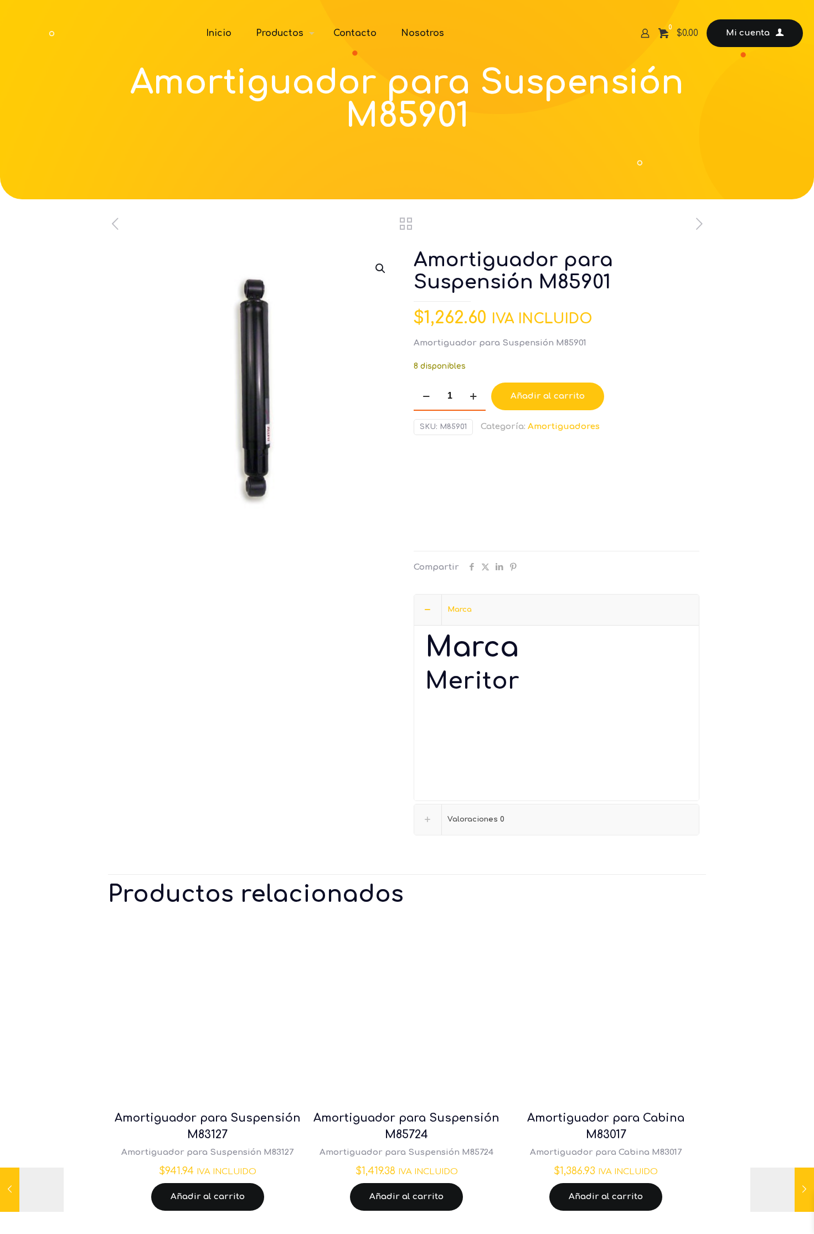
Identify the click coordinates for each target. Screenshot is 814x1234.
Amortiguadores (564, 426)
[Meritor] (455, 496)
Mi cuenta (748, 33)
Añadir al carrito (548, 396)
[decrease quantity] (426, 396)
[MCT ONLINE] (94, 33)
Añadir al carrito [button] (208, 1196)
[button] (381, 268)
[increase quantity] (473, 396)
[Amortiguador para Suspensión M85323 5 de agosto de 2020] (32, 1190)
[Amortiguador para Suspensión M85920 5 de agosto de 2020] (782, 1190)
